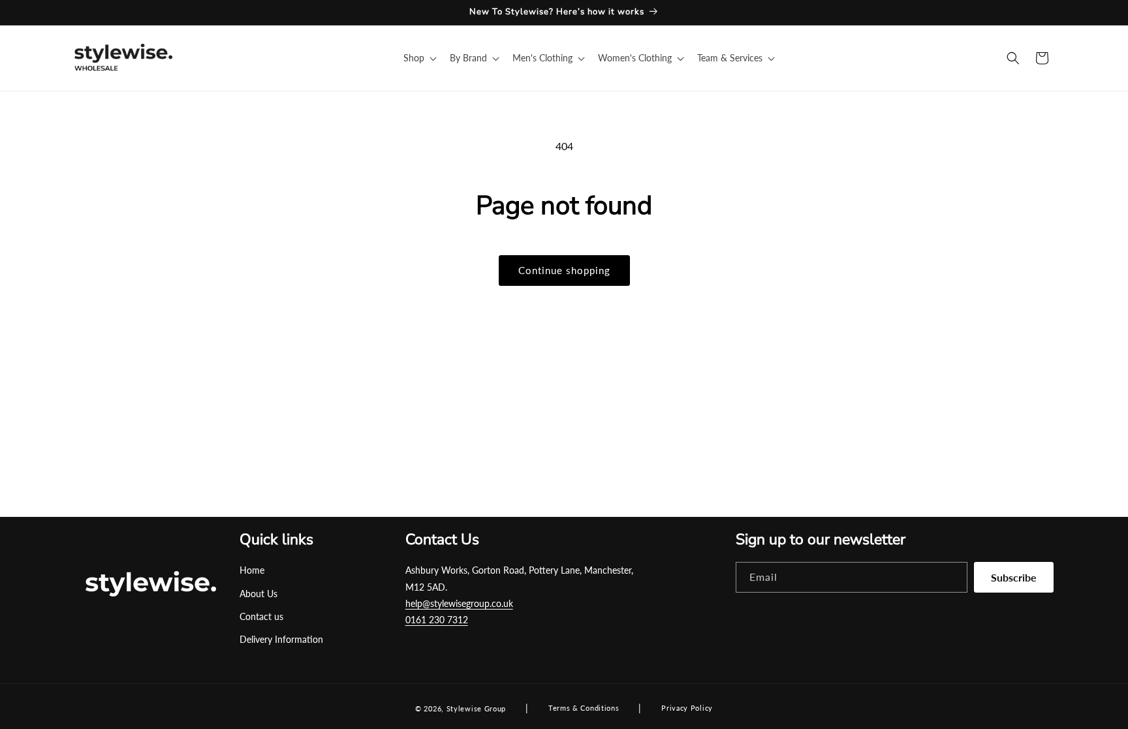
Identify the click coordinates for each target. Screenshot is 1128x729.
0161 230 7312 (436, 619)
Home (252, 570)
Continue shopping (564, 270)
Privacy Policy (687, 708)
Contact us (261, 616)
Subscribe (1014, 577)
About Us (258, 593)
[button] (419, 58)
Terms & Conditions (583, 708)
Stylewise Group (476, 708)
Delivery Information (281, 639)
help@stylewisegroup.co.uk (459, 603)
